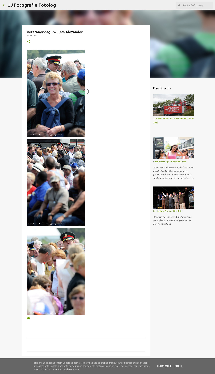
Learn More (164, 366)
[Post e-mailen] (28, 319)
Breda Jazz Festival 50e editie (167, 211)
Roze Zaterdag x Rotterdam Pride (169, 162)
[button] (28, 42)
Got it (178, 366)
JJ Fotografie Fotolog (32, 5)
